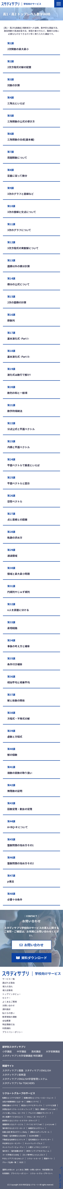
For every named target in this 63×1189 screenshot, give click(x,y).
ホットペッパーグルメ (33, 1143)
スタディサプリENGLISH (38, 1070)
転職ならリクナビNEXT (11, 1097)
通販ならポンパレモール (40, 1132)
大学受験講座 (53, 1051)
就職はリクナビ (33, 1101)
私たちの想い (8, 1013)
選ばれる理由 (8, 982)
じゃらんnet (49, 1124)
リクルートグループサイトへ (41, 1173)
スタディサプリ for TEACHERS (18, 1083)
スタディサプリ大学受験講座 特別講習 (22, 1055)
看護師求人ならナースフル (12, 1124)
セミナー (6, 997)
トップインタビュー (11, 994)
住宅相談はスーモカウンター (39, 1139)
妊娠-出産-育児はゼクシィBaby (14, 1132)
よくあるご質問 (9, 1001)
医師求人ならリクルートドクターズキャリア (19, 1120)
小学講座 (7, 1051)
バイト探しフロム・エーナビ (13, 1113)
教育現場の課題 (9, 1016)
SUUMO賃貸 (34, 1135)
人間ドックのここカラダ (37, 1147)
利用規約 (6, 1028)
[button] (58, 3)
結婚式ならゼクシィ (36, 1128)
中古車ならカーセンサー (12, 1143)
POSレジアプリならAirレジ (13, 1158)
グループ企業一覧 (9, 1162)
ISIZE (21, 1162)
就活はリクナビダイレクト (31, 1105)
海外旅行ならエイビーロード (13, 1128)
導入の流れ (7, 986)
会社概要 (6, 1020)
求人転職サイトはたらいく (12, 1116)
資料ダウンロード (34, 957)
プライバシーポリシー (12, 1032)
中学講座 (21, 1051)
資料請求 (6, 1009)
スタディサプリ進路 (12, 1070)
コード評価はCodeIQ (10, 1154)
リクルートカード (34, 1158)
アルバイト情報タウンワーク (39, 1113)
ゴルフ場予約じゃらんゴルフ (33, 1154)
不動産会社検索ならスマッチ (13, 1139)
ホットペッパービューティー (13, 1147)
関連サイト (48, 1158)
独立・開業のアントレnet (45, 1109)
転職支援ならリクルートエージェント (39, 1097)
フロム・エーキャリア (35, 1116)
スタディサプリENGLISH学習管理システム (24, 1079)
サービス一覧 (8, 978)
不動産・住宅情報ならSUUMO (14, 1135)
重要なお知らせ (8, 1169)
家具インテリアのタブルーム (37, 1151)
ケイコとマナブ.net (34, 1124)
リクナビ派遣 (50, 1105)
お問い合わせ (34, 944)
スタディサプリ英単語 (14, 1074)
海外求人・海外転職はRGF (12, 1151)
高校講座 (36, 1051)
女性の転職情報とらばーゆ (12, 1101)
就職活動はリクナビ (10, 1105)
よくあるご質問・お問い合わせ (28, 1169)
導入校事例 (7, 990)
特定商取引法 (8, 1024)
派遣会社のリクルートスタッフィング (17, 1109)
